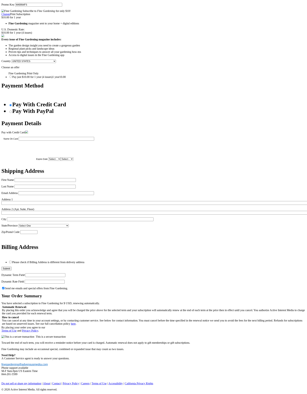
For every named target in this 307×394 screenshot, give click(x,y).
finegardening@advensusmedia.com (24, 364)
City (3, 219)
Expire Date (42, 159)
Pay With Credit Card (39, 104)
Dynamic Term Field (13, 274)
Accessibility (115, 383)
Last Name (7, 186)
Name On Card (11, 139)
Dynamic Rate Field (12, 281)
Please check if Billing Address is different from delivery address (48, 262)
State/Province (9, 225)
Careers (85, 383)
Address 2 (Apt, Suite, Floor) (17, 209)
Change (5, 14)
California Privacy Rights (139, 383)
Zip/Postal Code (10, 231)
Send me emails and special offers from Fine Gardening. (36, 288)
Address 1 (7, 199)
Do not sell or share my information (21, 383)
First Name (7, 179)
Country (6, 61)
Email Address (9, 193)
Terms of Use (9, 330)
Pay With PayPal (33, 111)
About (46, 383)
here (73, 323)
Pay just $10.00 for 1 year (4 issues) (39, 76)
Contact (56, 383)
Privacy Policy (30, 330)
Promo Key (7, 4)
